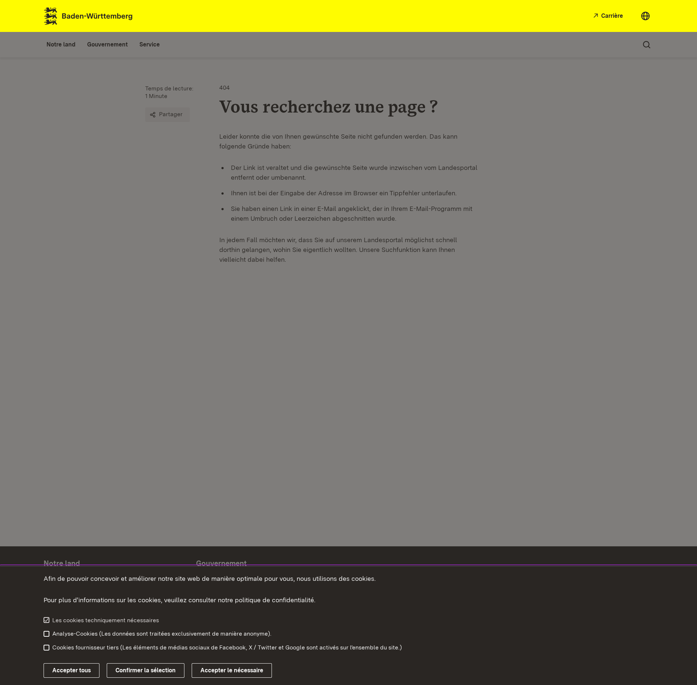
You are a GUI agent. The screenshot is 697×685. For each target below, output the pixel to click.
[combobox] (645, 16)
